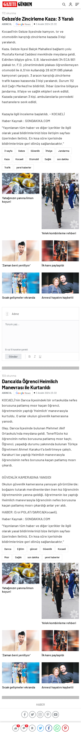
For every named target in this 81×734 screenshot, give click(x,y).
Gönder (13, 356)
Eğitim (20, 548)
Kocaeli (19, 159)
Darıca (7, 548)
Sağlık (48, 159)
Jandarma (63, 150)
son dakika (63, 159)
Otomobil (34, 159)
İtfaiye (49, 150)
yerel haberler (23, 167)
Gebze (21, 150)
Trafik (7, 167)
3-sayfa (8, 150)
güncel (33, 548)
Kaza (7, 159)
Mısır (6, 557)
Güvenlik (35, 150)
